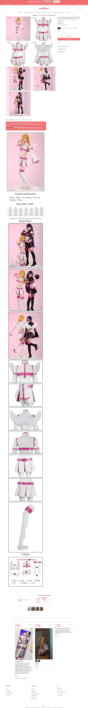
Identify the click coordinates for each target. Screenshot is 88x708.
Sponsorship (33, 692)
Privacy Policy (59, 695)
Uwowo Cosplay (30, 707)
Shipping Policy (34, 695)
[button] (7, 8)
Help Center (33, 690)
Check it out (56, 1)
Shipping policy (60, 707)
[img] (17, 624)
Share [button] (60, 42)
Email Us (33, 688)
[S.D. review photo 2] (36, 661)
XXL (75, 28)
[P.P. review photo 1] (24, 644)
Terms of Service (60, 693)
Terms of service (54, 707)
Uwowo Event (59, 688)
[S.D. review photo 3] (39, 661)
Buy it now (68, 39)
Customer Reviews (9, 693)
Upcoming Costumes (61, 692)
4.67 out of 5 (26, 599)
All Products (8, 690)
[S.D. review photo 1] (44, 643)
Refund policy (43, 707)
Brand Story (8, 692)
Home (7, 688)
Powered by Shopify (36, 707)
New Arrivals (59, 690)
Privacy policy (48, 707)
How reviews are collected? (20, 678)
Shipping (58, 24)
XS (59, 28)
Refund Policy (34, 697)
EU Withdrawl (34, 699)
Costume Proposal (35, 693)
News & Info (8, 695)
